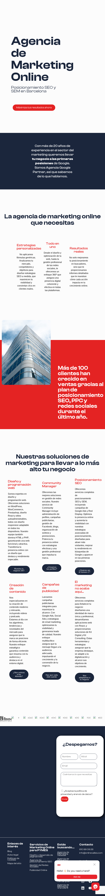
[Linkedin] (82, 888)
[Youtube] (90, 888)
